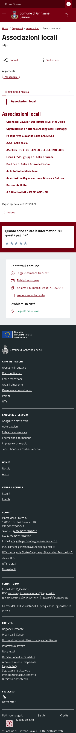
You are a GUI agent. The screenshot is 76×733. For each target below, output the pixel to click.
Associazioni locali (21, 114)
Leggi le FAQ (9, 666)
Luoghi (6, 493)
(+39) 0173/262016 (25, 531)
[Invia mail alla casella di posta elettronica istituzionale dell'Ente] (34, 541)
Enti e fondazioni (12, 379)
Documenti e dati (12, 373)
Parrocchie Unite (16, 185)
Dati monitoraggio (12, 715)
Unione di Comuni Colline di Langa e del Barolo (29, 640)
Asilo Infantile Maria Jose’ (22, 171)
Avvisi (5, 474)
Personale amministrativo (17, 390)
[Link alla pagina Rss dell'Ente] (4, 697)
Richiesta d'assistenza (15, 679)
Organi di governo (12, 384)
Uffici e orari (9, 563)
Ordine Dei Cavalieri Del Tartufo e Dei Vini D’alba (35, 122)
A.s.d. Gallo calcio (17, 143)
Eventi (6, 499)
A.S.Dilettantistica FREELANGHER (27, 192)
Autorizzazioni (10, 426)
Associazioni (32, 28)
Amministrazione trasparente (19, 662)
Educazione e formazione (16, 438)
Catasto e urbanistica (14, 432)
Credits (64, 715)
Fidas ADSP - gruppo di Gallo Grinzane (30, 157)
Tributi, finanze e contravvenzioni (21, 449)
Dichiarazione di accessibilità (18, 657)
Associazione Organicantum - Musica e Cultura (35, 178)
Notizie (6, 468)
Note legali (8, 651)
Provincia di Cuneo (13, 634)
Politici (6, 396)
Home (5, 28)
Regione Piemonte (13, 4)
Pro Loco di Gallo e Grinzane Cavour (28, 164)
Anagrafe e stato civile (15, 421)
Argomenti (17, 28)
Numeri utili (9, 569)
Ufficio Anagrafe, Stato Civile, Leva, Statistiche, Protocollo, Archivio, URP (37, 555)
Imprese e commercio (14, 443)
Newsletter (8, 702)
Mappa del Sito (25, 719)
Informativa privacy (13, 646)
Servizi (41, 715)
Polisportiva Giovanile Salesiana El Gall (30, 136)
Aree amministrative (14, 367)
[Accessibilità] (9, 723)
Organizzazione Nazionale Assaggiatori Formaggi (36, 129)
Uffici (5, 401)
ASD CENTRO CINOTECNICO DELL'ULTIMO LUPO (35, 150)
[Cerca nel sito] (65, 15)
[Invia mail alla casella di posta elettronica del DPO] (20, 589)
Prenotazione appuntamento (19, 675)
